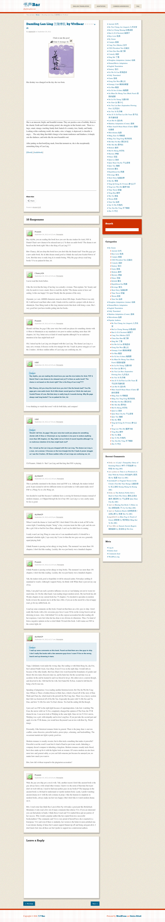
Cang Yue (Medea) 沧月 (117, 45)
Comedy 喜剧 (113, 54)
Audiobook (38, 152)
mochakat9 (112, 480)
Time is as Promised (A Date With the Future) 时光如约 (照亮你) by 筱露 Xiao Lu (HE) (122, 474)
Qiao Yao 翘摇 (114, 165)
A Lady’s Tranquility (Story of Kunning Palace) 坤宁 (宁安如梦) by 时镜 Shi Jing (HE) (123, 465)
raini (37, 362)
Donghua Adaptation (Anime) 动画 (121, 60)
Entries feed (112, 550)
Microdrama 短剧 (115, 132)
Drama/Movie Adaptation (118, 63)
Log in (110, 547)
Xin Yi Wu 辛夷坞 (115, 205)
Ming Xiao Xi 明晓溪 (116, 135)
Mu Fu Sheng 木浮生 (116, 150)
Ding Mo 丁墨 (113, 57)
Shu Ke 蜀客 (113, 181)
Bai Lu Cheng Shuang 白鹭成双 (120, 30)
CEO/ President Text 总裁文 (118, 48)
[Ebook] (29, 152)
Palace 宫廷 (112, 156)
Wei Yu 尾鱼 (113, 196)
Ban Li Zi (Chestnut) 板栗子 (119, 33)
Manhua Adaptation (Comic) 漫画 (121, 123)
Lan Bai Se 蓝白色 (115, 120)
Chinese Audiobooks (121, 6)
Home (38, 15)
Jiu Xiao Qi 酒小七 (115, 102)
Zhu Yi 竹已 (113, 211)
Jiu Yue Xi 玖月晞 (115, 111)
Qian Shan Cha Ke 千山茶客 (119, 162)
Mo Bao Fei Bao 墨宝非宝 (118, 141)
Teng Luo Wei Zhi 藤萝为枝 (119, 187)
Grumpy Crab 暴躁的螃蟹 (118, 84)
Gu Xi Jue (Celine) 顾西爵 (118, 90)
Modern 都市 (113, 147)
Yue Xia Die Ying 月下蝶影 (119, 208)
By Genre (112, 39)
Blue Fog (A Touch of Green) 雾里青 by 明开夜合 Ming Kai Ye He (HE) (122, 520)
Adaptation (101, 6)
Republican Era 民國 (116, 171)
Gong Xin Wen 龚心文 (117, 81)
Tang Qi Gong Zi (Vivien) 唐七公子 (122, 184)
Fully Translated (114, 75)
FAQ (137, 6)
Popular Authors (114, 320)
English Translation (81, 6)
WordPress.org (113, 556)
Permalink (59, 234)
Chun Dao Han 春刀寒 (117, 51)
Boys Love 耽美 (114, 36)
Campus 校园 (113, 42)
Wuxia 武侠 (112, 199)
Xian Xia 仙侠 (113, 202)
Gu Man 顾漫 (113, 87)
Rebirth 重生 (113, 168)
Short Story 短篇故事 (116, 178)
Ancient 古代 (37, 207)
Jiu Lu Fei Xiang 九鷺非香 (118, 99)
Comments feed (114, 553)
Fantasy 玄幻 (113, 69)
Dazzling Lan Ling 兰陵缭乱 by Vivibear (60, 25)
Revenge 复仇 (113, 175)
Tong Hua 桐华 (114, 193)
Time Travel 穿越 (115, 190)
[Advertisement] (61, 103)
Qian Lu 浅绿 (113, 159)
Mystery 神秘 (113, 153)
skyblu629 (31, 32)
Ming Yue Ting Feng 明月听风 (120, 138)
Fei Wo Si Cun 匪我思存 (117, 72)
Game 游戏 (112, 78)
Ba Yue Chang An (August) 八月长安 (122, 27)
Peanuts (32, 373)
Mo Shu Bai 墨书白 (115, 144)
